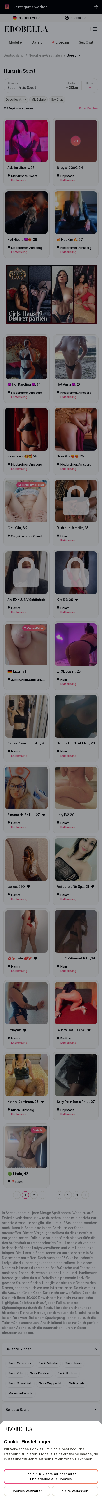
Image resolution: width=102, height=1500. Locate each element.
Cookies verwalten (27, 1491)
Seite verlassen (75, 1491)
